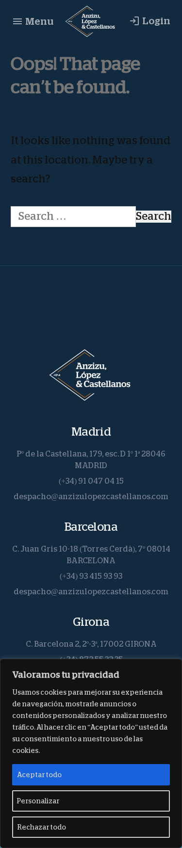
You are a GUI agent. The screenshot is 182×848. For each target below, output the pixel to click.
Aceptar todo (39, 774)
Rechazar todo (41, 827)
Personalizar (38, 801)
